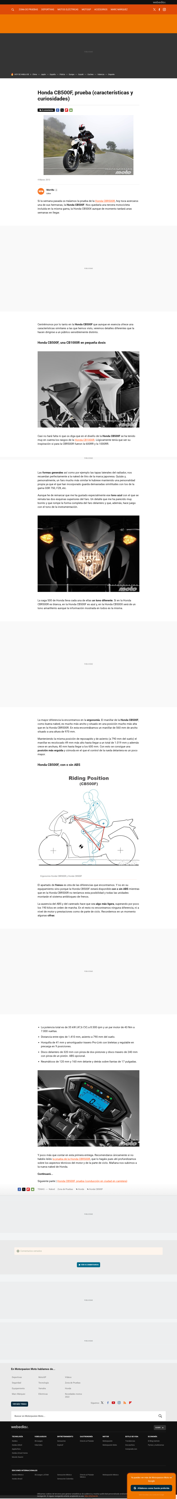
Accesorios (100, 9)
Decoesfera (130, 1445)
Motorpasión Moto (110, 1445)
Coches (90, 74)
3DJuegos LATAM (42, 1475)
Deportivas (47, 9)
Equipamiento (18, 1388)
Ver (90, 1265)
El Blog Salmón (154, 1441)
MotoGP (86, 9)
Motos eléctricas (68, 9)
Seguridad (16, 1383)
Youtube (113, 1402)
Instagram (164, 9)
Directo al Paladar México (87, 1476)
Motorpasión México (111, 1475)
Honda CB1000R (84, 440)
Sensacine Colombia (65, 1479)
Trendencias (130, 1441)
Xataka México (18, 1475)
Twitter (154, 9)
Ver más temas (20, 1404)
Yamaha (42, 1388)
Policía (62, 74)
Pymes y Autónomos (156, 1445)
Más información (91, 1496)
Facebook (159, 9)
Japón (43, 74)
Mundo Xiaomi (17, 1457)
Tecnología (43, 1383)
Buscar (160, 1416)
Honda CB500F (96, 1189)
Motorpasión (107, 1441)
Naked (52, 1189)
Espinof (60, 1445)
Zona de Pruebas (28, 9)
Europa (71, 74)
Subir (157, 1427)
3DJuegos (39, 1441)
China (34, 74)
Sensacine (61, 1441)
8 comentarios (47, 110)
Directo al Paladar (87, 1441)
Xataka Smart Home (20, 1453)
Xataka (14, 1441)
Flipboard (66, 110)
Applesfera (16, 1449)
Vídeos (68, 1377)
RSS (125, 1402)
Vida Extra (38, 1445)
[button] (52, 190)
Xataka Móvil (17, 1445)
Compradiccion (131, 1449)
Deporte (111, 74)
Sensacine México (64, 1475)
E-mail (71, 110)
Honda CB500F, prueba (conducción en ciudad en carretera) (92, 1181)
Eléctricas (43, 1394)
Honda (81, 1189)
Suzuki (81, 74)
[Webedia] (159, 2)
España (53, 74)
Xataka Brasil (17, 1479)
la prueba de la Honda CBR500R (71, 1159)
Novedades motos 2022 (73, 1395)
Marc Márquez (119, 9)
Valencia (100, 74)
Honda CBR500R (105, 201)
